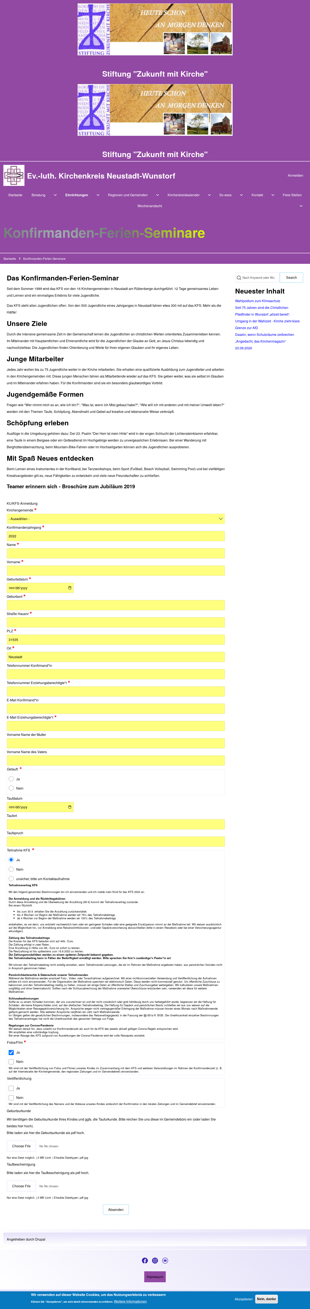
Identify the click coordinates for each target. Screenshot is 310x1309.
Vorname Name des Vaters (27, 751)
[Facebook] (145, 1260)
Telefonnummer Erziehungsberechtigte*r (37, 682)
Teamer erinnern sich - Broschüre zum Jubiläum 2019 (71, 486)
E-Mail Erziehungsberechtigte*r (30, 717)
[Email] (165, 1260)
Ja (18, 779)
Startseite (9, 258)
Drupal (40, 1239)
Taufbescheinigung (21, 1164)
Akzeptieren (244, 1299)
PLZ (10, 630)
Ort (9, 648)
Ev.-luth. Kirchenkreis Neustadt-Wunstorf (101, 175)
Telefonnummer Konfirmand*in (29, 665)
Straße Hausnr (18, 613)
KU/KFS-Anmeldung (22, 503)
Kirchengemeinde (20, 510)
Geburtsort (14, 596)
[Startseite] (13, 175)
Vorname (13, 561)
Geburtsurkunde (19, 1110)
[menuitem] (295, 175)
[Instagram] (155, 1260)
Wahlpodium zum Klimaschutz (257, 300)
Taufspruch (15, 832)
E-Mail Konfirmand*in (23, 700)
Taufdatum (14, 798)
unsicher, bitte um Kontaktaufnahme (43, 878)
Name (11, 544)
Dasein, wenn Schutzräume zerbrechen (264, 334)
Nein (19, 788)
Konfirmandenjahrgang (24, 527)
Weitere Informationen (130, 1301)
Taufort (12, 815)
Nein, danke (266, 1299)
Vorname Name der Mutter (26, 734)
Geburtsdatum (17, 579)
